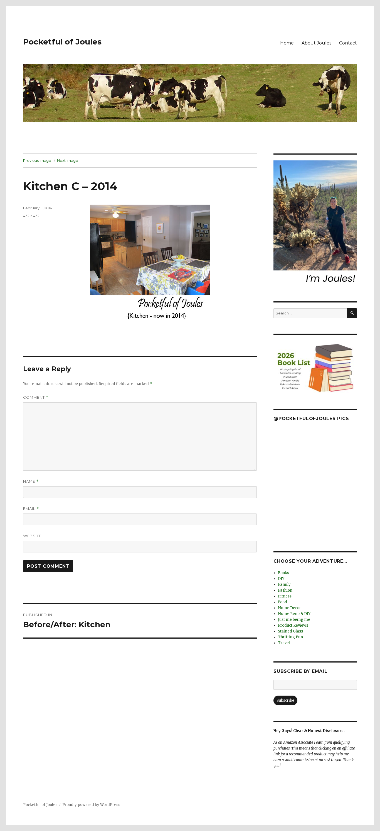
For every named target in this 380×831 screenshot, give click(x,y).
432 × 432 (31, 216)
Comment (35, 397)
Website (32, 536)
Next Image (67, 160)
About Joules (316, 43)
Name (31, 481)
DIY (281, 578)
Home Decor (289, 608)
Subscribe (285, 700)
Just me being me (294, 619)
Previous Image (37, 160)
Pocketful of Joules (62, 41)
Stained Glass (290, 631)
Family (284, 584)
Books (283, 572)
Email (31, 508)
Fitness (285, 596)
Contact (348, 43)
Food (282, 602)
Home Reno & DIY (294, 613)
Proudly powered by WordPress (91, 804)
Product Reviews (293, 625)
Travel (284, 643)
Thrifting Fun (290, 637)
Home (287, 43)
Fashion (285, 590)
